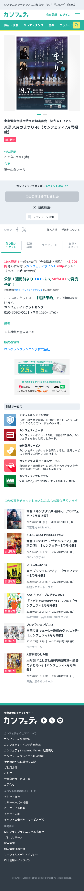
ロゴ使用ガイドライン (17, 860)
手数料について (70, 229)
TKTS (39, 278)
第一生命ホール (14, 169)
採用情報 (9, 843)
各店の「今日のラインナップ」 (28, 289)
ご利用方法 (10, 767)
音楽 (51, 25)
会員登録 (51, 14)
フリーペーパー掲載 (16, 802)
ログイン (65, 14)
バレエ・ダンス (33, 25)
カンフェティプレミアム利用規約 (23, 756)
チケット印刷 (12, 814)
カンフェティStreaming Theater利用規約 (28, 750)
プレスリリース (13, 837)
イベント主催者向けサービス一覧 (24, 819)
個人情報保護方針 (14, 849)
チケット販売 (12, 797)
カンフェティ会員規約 (17, 739)
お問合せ (9, 784)
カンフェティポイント (41, 266)
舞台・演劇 (11, 25)
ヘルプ (8, 773)
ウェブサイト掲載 (14, 808)
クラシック (66, 25)
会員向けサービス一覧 (17, 779)
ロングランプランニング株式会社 (27, 349)
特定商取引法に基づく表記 (20, 762)
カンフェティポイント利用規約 (22, 745)
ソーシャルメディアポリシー (21, 854)
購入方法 (52, 229)
